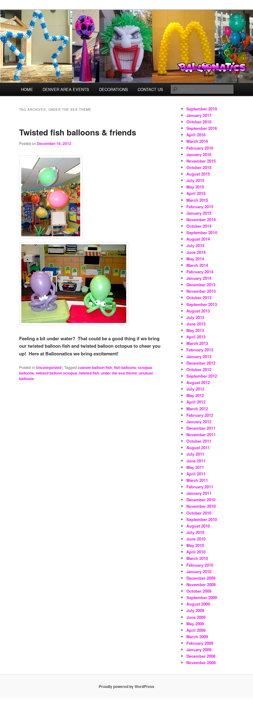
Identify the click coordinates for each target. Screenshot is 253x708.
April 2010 (195, 552)
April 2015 (195, 193)
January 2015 (198, 213)
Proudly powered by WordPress (126, 686)
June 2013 (195, 324)
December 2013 (200, 285)
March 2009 (197, 637)
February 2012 (199, 415)
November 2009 (201, 584)
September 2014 (201, 232)
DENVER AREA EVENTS (66, 89)
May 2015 (195, 187)
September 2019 (201, 109)
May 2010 (195, 545)
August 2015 (198, 174)
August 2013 (198, 311)
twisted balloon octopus (56, 373)
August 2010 (198, 526)
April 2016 (195, 135)
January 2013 (198, 356)
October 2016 (198, 122)
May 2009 (195, 624)
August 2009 (198, 604)
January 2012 (198, 421)
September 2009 (201, 597)
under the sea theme (119, 373)
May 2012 (195, 395)
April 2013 (195, 337)
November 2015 (201, 161)
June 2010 (195, 539)
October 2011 (198, 441)
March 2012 (197, 409)
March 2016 (197, 141)
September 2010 (201, 519)
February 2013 (199, 350)
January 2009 (198, 649)
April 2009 (195, 630)
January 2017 (198, 115)
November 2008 (201, 662)
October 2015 (198, 167)
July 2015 (195, 180)
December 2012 (200, 363)
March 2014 (197, 265)
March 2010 (197, 558)
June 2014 (195, 252)
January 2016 (198, 154)
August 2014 (198, 239)
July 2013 (195, 317)
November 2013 (201, 291)
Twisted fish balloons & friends (77, 132)
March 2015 (197, 200)
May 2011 (195, 467)
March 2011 (197, 480)
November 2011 (201, 434)
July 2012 (195, 389)
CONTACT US (150, 89)
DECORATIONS (113, 89)
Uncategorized (48, 367)
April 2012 (195, 402)
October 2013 (198, 297)
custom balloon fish (95, 367)
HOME (27, 89)
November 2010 (201, 506)
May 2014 (195, 259)
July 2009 (195, 610)
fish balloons (125, 367)
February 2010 (199, 565)
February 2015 (199, 206)
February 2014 (199, 272)
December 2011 (200, 428)
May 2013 (195, 330)
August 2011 (198, 447)
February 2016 (199, 148)
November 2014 (201, 219)
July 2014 (195, 245)
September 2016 (201, 128)
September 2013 (201, 304)
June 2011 (195, 461)
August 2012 (198, 382)
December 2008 (200, 656)
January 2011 (198, 493)
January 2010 (198, 571)
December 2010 (200, 500)
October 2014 (198, 226)
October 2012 (198, 369)
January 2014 (198, 278)
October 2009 (198, 591)
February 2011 (199, 487)
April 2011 (195, 474)
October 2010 (198, 513)
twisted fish (89, 373)
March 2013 (197, 343)
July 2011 (195, 454)
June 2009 (195, 617)
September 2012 (201, 376)
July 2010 (195, 532)
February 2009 (199, 643)
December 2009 (200, 578)
